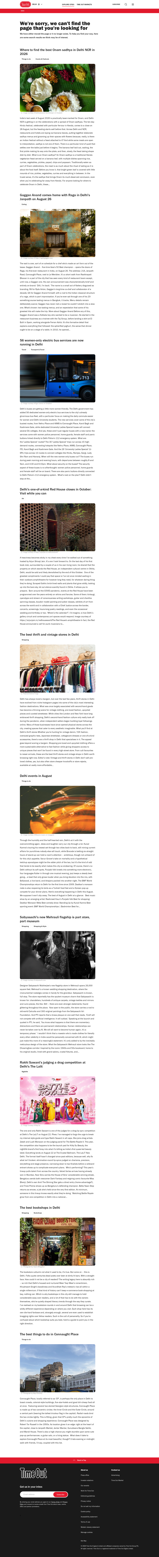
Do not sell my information (90, 1506)
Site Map (83, 1541)
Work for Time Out (87, 1491)
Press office (85, 1475)
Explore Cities (68, 5)
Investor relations (87, 1480)
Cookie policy (85, 1512)
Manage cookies (86, 1532)
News (22, 11)
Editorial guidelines (88, 1496)
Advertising (115, 1475)
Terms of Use (55, 1502)
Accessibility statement (89, 1517)
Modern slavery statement (90, 1527)
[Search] (125, 4)
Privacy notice (86, 1501)
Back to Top (81, 1460)
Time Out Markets (84, 5)
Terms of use (85, 1522)
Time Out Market (117, 1480)
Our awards (85, 1486)
